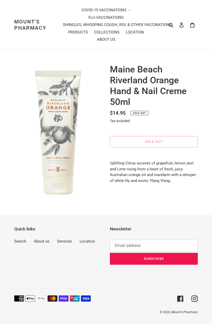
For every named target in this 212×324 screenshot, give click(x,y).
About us (41, 241)
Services (64, 241)
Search (20, 241)
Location (87, 241)
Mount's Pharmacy (30, 25)
